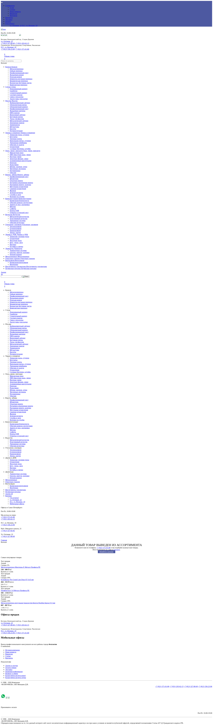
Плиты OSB (14, 211)
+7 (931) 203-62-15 (22, 43)
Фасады (8, 101)
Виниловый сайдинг (18, 115)
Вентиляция (10, 260)
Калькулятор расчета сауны (15, 678)
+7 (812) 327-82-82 (8, 531)
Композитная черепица (18, 85)
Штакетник (14, 179)
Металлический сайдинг (19, 121)
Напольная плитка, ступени (20, 141)
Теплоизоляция (15, 227)
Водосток (9, 215)
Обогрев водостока (17, 223)
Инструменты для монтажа (15, 266)
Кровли (8, 67)
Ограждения (14, 147)
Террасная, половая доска (19, 236)
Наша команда (15, 12)
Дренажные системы (18, 221)
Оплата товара (10, 668)
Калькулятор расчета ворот (15, 676)
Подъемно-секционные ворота (21, 183)
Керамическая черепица (19, 81)
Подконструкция (16, 131)
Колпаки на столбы (17, 197)
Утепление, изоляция (13, 225)
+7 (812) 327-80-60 (8, 43)
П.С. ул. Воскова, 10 (29, 26)
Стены (8, 87)
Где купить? (9, 24)
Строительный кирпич (18, 93)
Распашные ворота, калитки (20, 185)
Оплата (8, 22)
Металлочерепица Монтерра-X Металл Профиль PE (20, 567)
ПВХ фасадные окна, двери (20, 155)
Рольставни (14, 165)
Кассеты (13, 129)
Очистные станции (12, 258)
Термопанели (15, 125)
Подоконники (15, 171)
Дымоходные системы (18, 250)
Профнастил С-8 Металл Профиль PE (15, 590)
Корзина (8, 496)
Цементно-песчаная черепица (21, 79)
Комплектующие (12, 199)
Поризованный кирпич (18, 89)
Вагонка (13, 244)
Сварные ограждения (18, 189)
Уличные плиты (16, 139)
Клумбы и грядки (16, 246)
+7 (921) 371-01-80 (22, 49)
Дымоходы (9, 248)
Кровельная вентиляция (19, 262)
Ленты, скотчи (15, 232)
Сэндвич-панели (16, 95)
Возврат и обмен (11, 674)
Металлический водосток (19, 217)
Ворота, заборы (11, 175)
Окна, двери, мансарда (14, 151)
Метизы (13, 207)
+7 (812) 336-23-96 (8, 49)
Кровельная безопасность (19, 201)
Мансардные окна (16, 153)
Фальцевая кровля (17, 75)
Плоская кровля (16, 77)
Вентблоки (14, 264)
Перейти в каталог (107, 552)
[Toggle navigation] (2, 2)
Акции (9, 494)
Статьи (12, 10)
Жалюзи (13, 191)
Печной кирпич (16, 254)
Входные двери (15, 157)
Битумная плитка (16, 117)
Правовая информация (14, 672)
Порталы (13, 163)
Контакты (13, 16)
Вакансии (13, 14)
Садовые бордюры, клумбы (20, 149)
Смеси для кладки (16, 97)
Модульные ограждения (19, 187)
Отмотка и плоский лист (19, 213)
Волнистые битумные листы (21, 83)
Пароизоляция (15, 230)
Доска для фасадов (17, 119)
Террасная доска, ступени (19, 135)
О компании (10, 6)
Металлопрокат (11, 256)
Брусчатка (13, 137)
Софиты (13, 209)
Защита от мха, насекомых (20, 205)
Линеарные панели (17, 123)
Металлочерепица (16, 69)
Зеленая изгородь (16, 193)
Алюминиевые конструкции (20, 161)
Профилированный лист (19, 73)
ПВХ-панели (15, 113)
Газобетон (13, 91)
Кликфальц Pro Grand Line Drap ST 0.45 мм (17, 580)
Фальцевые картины (17, 111)
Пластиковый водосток (18, 219)
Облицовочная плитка (18, 105)
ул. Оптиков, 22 (16, 26)
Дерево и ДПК (11, 234)
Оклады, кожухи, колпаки (19, 252)
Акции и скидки (11, 666)
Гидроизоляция (15, 229)
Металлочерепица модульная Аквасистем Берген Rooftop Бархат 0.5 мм (28, 603)
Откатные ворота (16, 181)
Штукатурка (14, 127)
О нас (12, 8)
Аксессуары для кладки (19, 99)
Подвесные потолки (13, 268)
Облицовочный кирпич (19, 107)
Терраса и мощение (12, 133)
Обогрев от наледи (17, 145)
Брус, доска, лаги (16, 242)
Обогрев (13, 173)
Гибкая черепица (16, 71)
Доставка (8, 20)
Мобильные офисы (17, 504)
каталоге (116, 550)
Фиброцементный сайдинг (20, 103)
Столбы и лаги (15, 195)
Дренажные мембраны (18, 143)
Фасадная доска (16, 240)
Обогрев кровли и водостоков (21, 203)
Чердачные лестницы (18, 169)
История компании (12, 650)
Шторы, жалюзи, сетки (18, 167)
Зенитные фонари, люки (19, 159)
